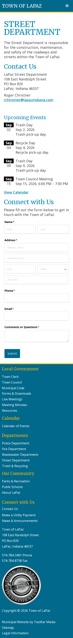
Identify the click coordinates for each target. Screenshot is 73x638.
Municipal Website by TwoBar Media (28, 622)
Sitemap (8, 627)
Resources (9, 410)
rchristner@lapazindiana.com (28, 99)
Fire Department (14, 449)
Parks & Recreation (16, 481)
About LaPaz (11, 492)
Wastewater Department (20, 454)
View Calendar (16, 192)
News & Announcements (20, 521)
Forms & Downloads (16, 393)
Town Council (12, 382)
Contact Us (10, 509)
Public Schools (12, 487)
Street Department (16, 460)
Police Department (15, 443)
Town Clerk (10, 376)
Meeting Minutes (14, 405)
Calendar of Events (15, 426)
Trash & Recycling (15, 466)
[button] (67, 6)
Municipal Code (13, 388)
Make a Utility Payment (19, 515)
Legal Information (15, 633)
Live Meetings (12, 399)
